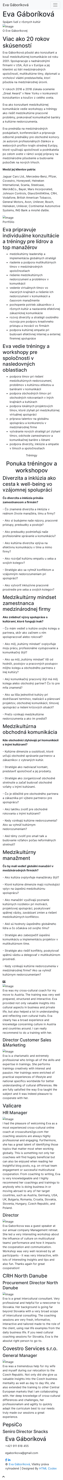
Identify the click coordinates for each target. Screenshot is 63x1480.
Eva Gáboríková (16, 5)
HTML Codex (48, 1468)
